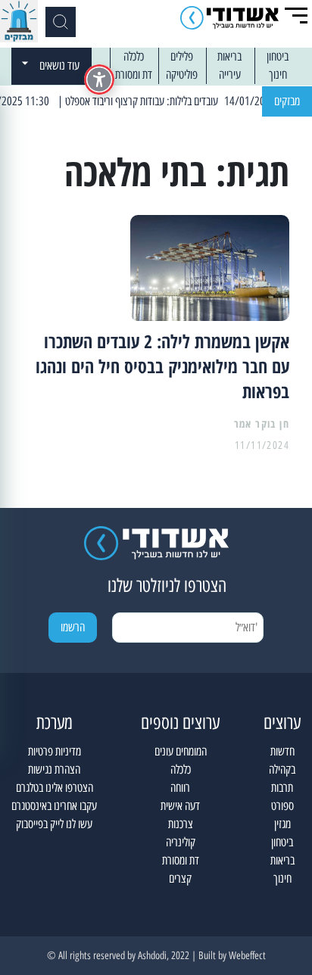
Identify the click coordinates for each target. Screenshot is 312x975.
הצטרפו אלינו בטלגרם (54, 787)
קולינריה (180, 842)
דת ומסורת (133, 74)
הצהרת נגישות (54, 769)
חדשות (282, 751)
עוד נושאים (59, 65)
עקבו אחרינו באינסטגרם (54, 806)
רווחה (180, 787)
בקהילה (282, 769)
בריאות (229, 56)
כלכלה (133, 56)
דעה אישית (180, 806)
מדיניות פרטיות (54, 751)
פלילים (181, 56)
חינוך (278, 74)
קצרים (180, 878)
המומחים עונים (180, 751)
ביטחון (278, 56)
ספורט (282, 806)
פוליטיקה (182, 74)
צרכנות (180, 824)
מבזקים (287, 101)
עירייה (230, 74)
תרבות (282, 787)
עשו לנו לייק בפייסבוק (54, 824)
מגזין (282, 824)
